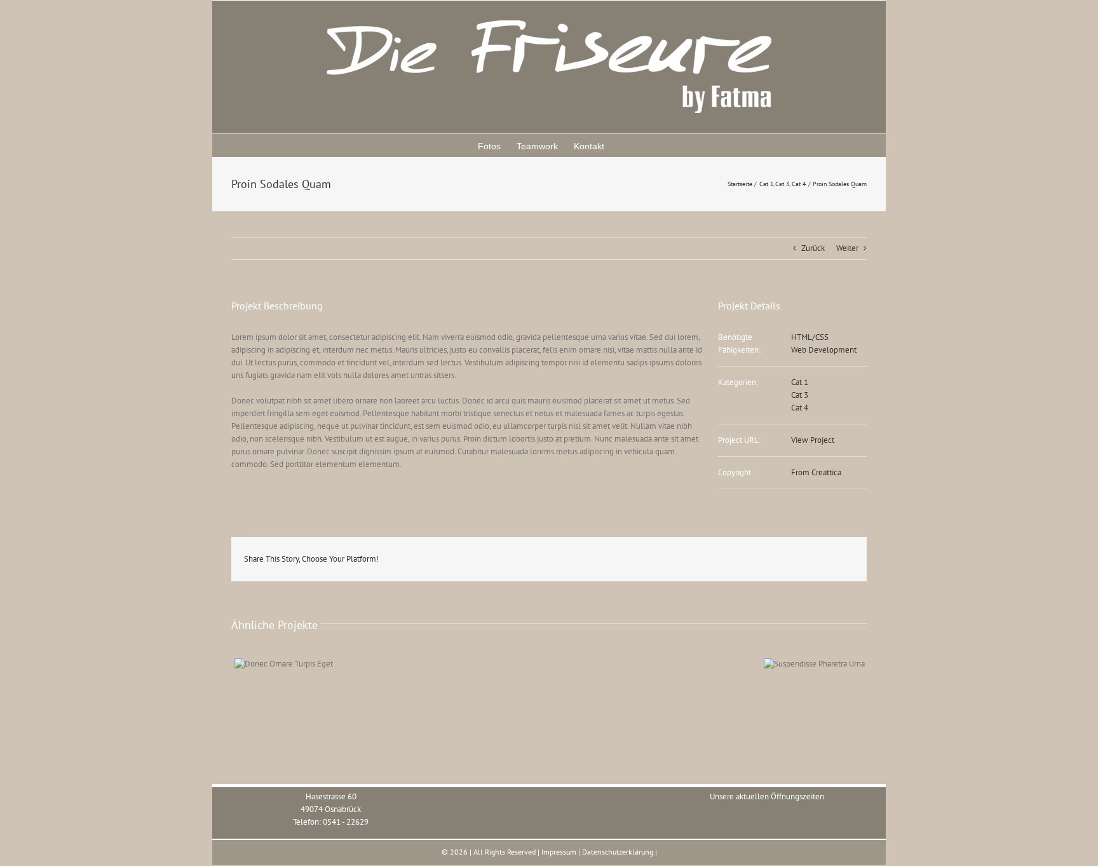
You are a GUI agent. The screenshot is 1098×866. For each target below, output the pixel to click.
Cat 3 (799, 394)
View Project (812, 440)
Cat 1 (799, 382)
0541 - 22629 (346, 821)
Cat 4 (799, 407)
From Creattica (816, 472)
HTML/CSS (810, 337)
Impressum (558, 851)
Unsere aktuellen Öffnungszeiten (767, 796)
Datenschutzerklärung (617, 851)
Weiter (847, 248)
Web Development (824, 349)
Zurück (813, 248)
